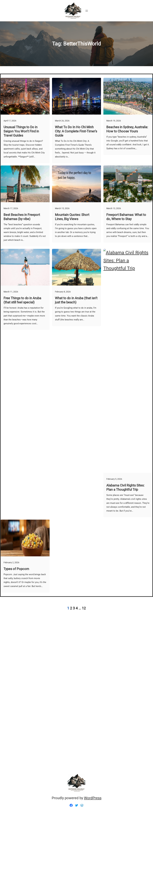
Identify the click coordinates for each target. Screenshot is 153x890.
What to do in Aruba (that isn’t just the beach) (76, 300)
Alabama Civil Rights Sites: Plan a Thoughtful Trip (125, 487)
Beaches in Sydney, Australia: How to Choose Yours (127, 129)
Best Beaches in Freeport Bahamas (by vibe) (22, 217)
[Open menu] (86, 11)
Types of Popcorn (16, 569)
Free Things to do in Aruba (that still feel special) (22, 300)
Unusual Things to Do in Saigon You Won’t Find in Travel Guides (21, 131)
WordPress (92, 798)
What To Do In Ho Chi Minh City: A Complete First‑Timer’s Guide (76, 131)
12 (84, 608)
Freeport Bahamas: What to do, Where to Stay (126, 217)
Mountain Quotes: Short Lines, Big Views (72, 217)
